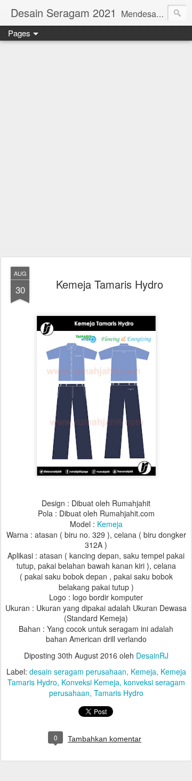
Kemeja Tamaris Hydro (109, 284)
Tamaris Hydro (118, 692)
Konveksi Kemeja (90, 682)
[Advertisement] (96, 149)
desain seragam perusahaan (77, 671)
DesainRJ (152, 655)
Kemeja (110, 524)
